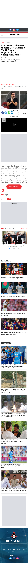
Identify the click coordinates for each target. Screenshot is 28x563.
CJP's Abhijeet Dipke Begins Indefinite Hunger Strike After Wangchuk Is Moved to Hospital (13, 441)
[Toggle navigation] (1, 34)
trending (8, 42)
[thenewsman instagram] (14, 30)
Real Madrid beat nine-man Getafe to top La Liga (13, 314)
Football (9, 198)
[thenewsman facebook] (10, 30)
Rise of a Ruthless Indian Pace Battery (13, 296)
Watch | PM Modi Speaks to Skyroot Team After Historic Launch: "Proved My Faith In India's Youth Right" (13, 415)
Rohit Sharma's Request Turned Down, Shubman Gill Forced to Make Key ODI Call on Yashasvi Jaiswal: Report (13, 366)
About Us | (6, 545)
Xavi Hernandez (14, 110)
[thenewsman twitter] (17, 30)
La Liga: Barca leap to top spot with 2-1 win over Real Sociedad (13, 333)
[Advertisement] (14, 14)
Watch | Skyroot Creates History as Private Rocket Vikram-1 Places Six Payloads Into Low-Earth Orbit (13, 390)
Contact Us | (13, 545)
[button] (24, 32)
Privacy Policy (20, 545)
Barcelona (4, 198)
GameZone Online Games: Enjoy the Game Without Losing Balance (12, 278)
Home (2, 42)
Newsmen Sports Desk (7, 84)
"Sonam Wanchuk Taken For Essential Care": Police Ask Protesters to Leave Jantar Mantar (14, 489)
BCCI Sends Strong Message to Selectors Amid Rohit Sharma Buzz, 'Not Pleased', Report (12, 465)
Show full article (14, 186)
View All (24, 229)
